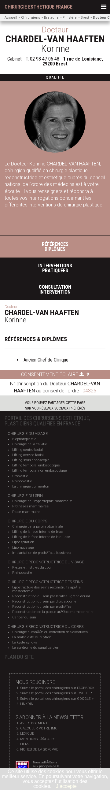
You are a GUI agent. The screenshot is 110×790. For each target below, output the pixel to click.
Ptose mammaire (26, 512)
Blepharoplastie (24, 439)
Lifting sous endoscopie (31, 460)
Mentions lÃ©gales (37, 739)
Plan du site (19, 657)
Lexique (27, 734)
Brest (85, 18)
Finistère (70, 18)
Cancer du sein (24, 617)
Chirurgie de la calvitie (29, 444)
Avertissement (34, 723)
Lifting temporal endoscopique (36, 465)
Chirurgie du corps (27, 521)
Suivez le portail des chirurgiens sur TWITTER (56, 693)
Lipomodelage (23, 548)
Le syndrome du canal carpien (35, 648)
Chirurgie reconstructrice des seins (45, 582)
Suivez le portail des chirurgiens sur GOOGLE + (57, 699)
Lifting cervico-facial (28, 455)
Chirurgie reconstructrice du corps (45, 626)
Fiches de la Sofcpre (39, 749)
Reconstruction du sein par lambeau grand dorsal (51, 596)
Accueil (11, 18)
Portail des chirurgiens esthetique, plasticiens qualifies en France (47, 421)
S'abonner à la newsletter (49, 717)
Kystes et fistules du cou (31, 567)
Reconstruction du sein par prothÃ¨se (42, 607)
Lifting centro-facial (27, 450)
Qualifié (55, 77)
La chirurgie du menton (30, 486)
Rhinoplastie (22, 481)
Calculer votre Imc (38, 728)
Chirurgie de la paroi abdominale (37, 527)
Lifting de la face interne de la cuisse (41, 537)
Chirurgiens (30, 18)
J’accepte (66, 786)
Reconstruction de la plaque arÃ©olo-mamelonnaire (53, 612)
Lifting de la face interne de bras (37, 532)
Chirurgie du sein (25, 495)
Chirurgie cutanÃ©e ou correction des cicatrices (50, 632)
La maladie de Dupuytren (31, 637)
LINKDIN (26, 704)
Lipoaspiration (23, 542)
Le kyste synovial (25, 642)
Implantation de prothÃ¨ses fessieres (41, 553)
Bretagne (51, 18)
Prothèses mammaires (30, 506)
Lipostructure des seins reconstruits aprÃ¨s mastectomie (46, 589)
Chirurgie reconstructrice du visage (46, 562)
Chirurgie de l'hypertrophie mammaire (42, 501)
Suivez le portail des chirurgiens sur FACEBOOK (57, 688)
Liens (24, 744)
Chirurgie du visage (28, 433)
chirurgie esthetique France (38, 7)
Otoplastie (20, 476)
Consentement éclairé (50, 374)
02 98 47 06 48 (44, 59)
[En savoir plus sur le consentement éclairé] (87, 374)
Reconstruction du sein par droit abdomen (45, 601)
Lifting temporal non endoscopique (39, 471)
